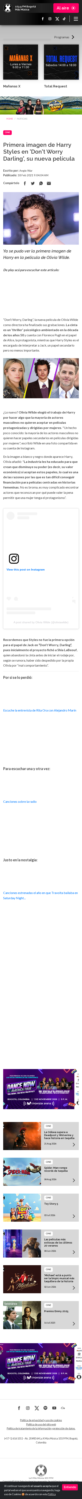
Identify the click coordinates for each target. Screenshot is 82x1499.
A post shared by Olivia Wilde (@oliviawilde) (41, 622)
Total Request (55, 86)
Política (52, 1494)
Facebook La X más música (43, 19)
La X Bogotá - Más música (7, 8)
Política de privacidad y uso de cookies (41, 1420)
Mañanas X (11, 86)
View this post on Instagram (26, 569)
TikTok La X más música (64, 19)
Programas (61, 37)
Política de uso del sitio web (41, 1424)
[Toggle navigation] (76, 18)
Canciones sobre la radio (20, 801)
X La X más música (57, 19)
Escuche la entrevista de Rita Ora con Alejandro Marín (39, 710)
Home (9, 118)
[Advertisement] (41, 1003)
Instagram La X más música (50, 19)
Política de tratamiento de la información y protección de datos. (41, 1428)
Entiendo (70, 1487)
